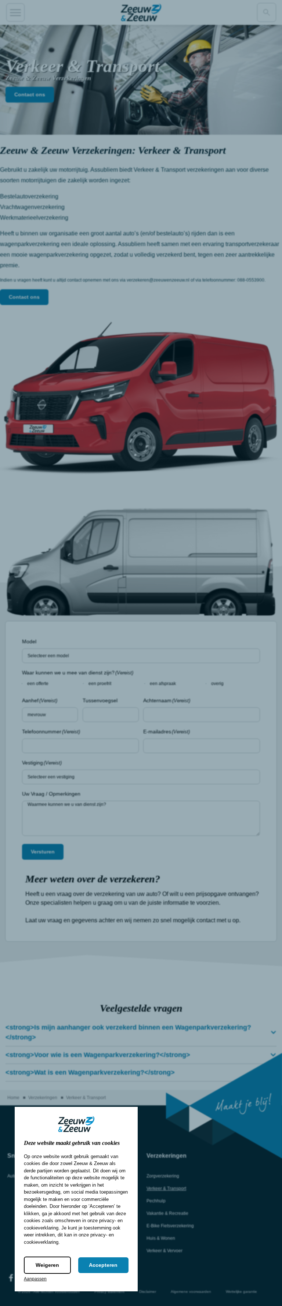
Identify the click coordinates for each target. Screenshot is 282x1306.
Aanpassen (35, 1278)
